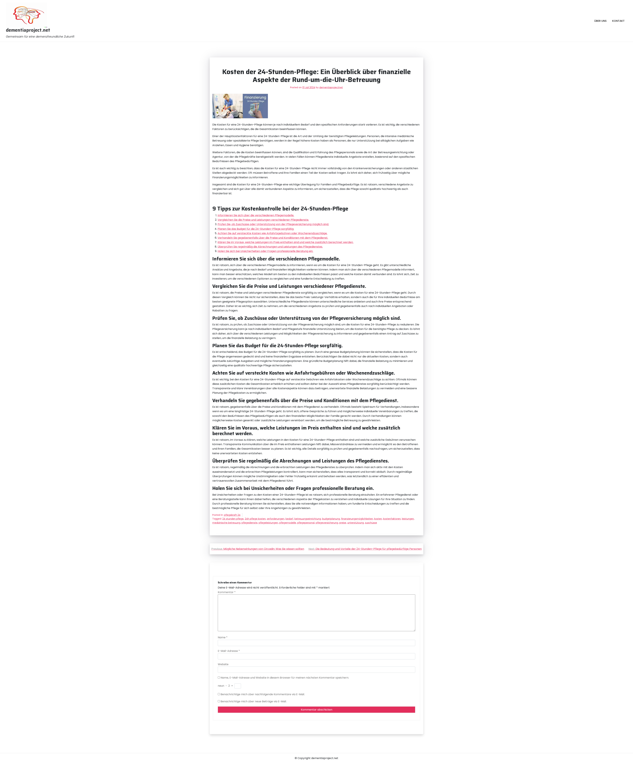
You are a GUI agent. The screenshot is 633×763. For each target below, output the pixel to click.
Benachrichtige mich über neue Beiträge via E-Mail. (253, 701)
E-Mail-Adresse (229, 651)
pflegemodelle (287, 522)
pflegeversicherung (327, 522)
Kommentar (227, 592)
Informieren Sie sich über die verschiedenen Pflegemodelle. (256, 215)
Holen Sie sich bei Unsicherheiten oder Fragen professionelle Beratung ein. (265, 251)
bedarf (289, 518)
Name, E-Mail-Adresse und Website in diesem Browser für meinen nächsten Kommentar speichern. (285, 678)
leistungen (408, 518)
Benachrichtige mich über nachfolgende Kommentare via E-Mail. (263, 694)
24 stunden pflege (233, 518)
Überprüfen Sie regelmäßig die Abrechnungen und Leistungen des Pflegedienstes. (270, 247)
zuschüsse (371, 522)
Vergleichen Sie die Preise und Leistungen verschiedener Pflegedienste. (263, 220)
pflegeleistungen (268, 522)
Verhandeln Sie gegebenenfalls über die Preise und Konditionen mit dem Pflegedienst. (273, 238)
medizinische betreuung (226, 522)
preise (342, 522)
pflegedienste (249, 522)
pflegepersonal (306, 522)
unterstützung (355, 522)
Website (223, 664)
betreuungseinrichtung (307, 518)
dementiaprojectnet (331, 87)
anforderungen (275, 518)
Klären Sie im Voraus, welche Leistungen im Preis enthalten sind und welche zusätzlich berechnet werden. (285, 242)
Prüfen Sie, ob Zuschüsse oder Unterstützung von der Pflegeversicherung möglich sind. (273, 224)
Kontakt (618, 21)
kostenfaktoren (392, 518)
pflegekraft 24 (232, 515)
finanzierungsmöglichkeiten (357, 518)
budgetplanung (331, 518)
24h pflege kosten (255, 518)
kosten (378, 518)
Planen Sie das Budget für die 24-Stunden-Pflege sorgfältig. (256, 229)
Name (222, 637)
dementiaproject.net (28, 30)
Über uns (600, 21)
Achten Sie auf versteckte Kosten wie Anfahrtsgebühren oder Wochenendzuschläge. (272, 233)
